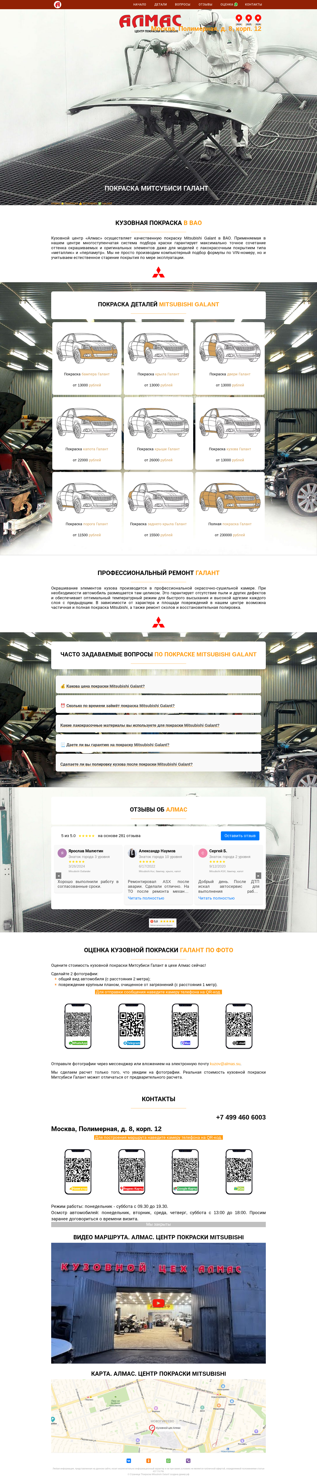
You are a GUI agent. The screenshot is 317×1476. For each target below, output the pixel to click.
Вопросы (182, 4)
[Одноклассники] (148, 1461)
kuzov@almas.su (225, 1064)
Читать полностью (146, 898)
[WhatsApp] (168, 1461)
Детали (160, 4)
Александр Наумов (157, 851)
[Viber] (188, 1461)
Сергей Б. (218, 851)
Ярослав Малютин (86, 851)
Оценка (227, 4)
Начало (139, 4)
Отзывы (205, 4)
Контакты (253, 4)
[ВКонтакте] (129, 1461)
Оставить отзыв (240, 835)
